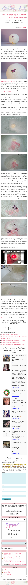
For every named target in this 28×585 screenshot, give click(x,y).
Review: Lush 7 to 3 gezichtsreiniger (15, 554)
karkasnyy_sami (7, 553)
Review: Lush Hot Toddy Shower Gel (17, 564)
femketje (14, 411)
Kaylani (14, 442)
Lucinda (14, 365)
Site (2, 494)
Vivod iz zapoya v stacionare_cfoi (11, 556)
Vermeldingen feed (8, 571)
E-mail (3, 489)
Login (5, 569)
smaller (25, 27)
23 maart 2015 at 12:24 (17, 400)
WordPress (8, 579)
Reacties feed (7, 572)
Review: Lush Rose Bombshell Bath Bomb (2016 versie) (13, 340)
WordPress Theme (15, 579)
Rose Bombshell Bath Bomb (8, 81)
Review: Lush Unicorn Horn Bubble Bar (15, 562)
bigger (20, 27)
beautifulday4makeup (17, 399)
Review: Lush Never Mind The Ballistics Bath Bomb (12, 344)
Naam (3, 485)
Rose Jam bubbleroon (17, 246)
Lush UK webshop (7, 91)
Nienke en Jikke (16, 421)
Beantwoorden (15, 362)
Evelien (20, 25)
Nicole (13, 355)
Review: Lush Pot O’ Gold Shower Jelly (17, 17)
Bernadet (14, 431)
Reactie (4, 472)
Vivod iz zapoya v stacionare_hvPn (12, 559)
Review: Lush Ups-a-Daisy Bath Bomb (9, 334)
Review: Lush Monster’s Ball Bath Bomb (10, 342)
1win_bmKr (6, 561)
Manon (13, 390)
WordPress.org (7, 574)
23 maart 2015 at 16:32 (19, 422)
